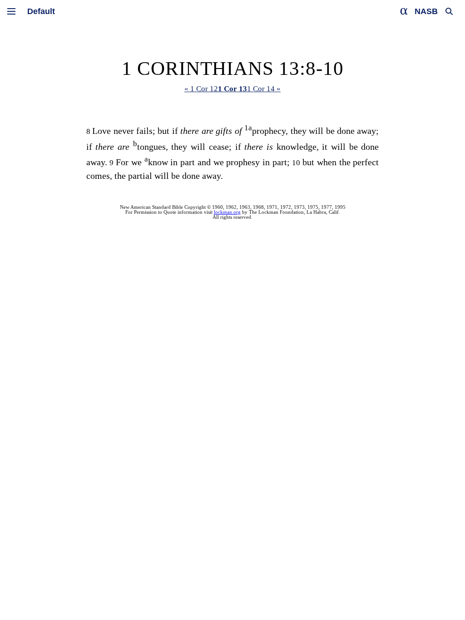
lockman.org (227, 212)
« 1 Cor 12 (201, 88)
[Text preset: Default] (41, 11)
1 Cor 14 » (264, 88)
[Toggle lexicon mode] (404, 11)
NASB (426, 11)
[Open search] (449, 11)
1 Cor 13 (232, 88)
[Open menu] (11, 11)
